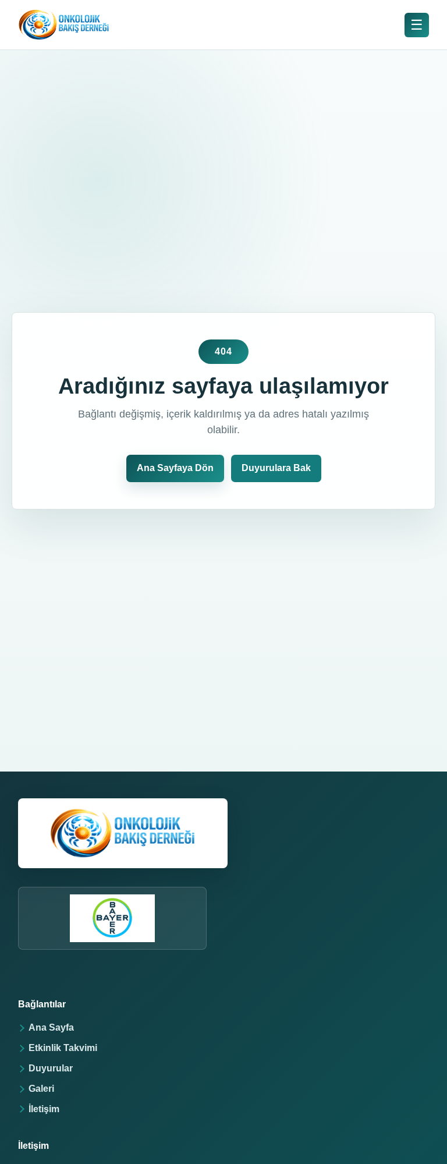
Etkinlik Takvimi (63, 1048)
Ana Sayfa (51, 1027)
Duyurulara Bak (276, 468)
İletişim (44, 1109)
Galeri (41, 1089)
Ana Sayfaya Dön (175, 468)
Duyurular (51, 1068)
